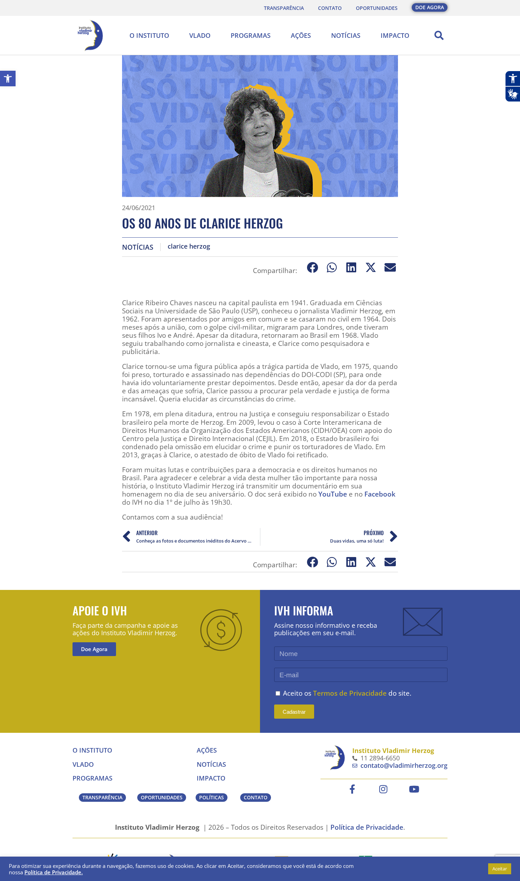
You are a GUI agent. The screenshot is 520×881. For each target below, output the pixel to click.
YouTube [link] (332, 494)
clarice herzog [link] (189, 246)
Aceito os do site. (347, 693)
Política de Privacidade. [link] (53, 872)
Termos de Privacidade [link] (350, 693)
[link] (8, 78)
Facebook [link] (379, 494)
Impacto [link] (395, 35)
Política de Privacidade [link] (366, 827)
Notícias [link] (345, 35)
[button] (439, 35)
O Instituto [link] (149, 35)
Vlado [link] (199, 35)
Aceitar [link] (499, 868)
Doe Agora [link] (94, 649)
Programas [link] (251, 35)
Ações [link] (301, 35)
